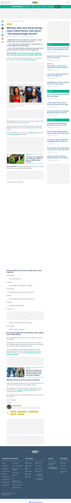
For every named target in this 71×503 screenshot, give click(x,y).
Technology (50, 52)
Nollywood (51, 6)
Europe (49, 60)
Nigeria (49, 78)
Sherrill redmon (22, 411)
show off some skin (30, 60)
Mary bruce (21, 414)
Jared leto (13, 414)
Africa (49, 70)
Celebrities (27, 6)
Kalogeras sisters (33, 411)
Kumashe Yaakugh (23, 36)
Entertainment (17, 7)
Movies (33, 6)
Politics (49, 98)
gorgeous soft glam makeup (26, 390)
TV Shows (44, 6)
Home (8, 21)
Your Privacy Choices (37, 502)
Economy (49, 107)
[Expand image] (42, 85)
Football (49, 143)
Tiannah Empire (15, 134)
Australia (13, 411)
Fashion (58, 6)
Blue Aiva (33, 133)
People (49, 86)
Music (38, 6)
